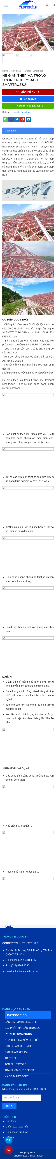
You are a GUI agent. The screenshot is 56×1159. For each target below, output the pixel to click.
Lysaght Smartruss (34, 71)
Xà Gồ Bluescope (17, 1076)
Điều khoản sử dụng (17, 1132)
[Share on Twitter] (16, 119)
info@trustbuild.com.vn (25, 971)
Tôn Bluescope (15, 1064)
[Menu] (4, 5)
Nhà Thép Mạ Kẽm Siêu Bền (22, 1040)
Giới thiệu (11, 1121)
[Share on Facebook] (11, 119)
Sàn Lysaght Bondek (19, 1046)
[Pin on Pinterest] (22, 119)
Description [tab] (11, 130)
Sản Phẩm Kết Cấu (17, 1052)
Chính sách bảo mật (17, 1126)
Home (5, 71)
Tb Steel (11, 1058)
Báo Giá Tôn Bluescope (21, 1022)
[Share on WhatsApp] (5, 119)
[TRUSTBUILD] (28, 5)
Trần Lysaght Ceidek (19, 1070)
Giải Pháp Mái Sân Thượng (22, 1028)
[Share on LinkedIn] (28, 119)
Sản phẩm (16, 71)
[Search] (52, 5)
